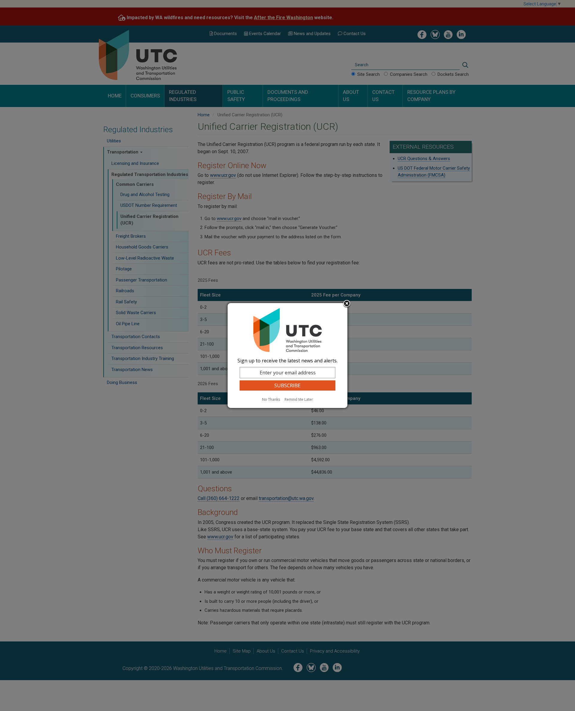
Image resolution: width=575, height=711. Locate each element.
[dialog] (287, 355)
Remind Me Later (299, 399)
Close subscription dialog (346, 303)
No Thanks (271, 399)
